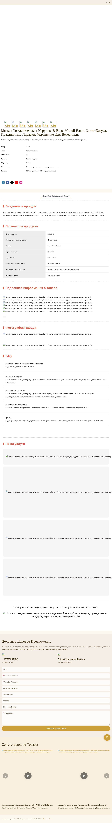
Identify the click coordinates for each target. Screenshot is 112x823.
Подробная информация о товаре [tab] (56, 196)
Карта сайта (47, 819)
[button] (5, 775)
